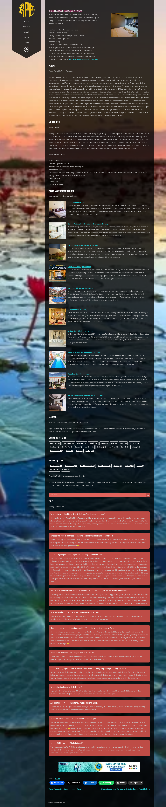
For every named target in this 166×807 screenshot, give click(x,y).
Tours (26, 43)
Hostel (118, 466)
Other (65, 470)
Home (26, 21)
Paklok (124, 447)
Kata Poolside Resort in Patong (80, 288)
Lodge (140, 466)
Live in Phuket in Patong (78, 310)
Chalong (81, 443)
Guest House (104, 466)
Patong (135, 447)
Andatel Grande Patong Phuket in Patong (85, 352)
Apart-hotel (56, 466)
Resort (54, 470)
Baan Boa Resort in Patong (78, 374)
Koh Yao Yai (67, 447)
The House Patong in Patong (79, 267)
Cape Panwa (68, 443)
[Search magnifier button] (148, 495)
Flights (26, 37)
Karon (104, 443)
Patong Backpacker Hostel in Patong (83, 245)
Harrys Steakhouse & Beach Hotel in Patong (85, 395)
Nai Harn (101, 447)
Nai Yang (113, 447)
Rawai (69, 451)
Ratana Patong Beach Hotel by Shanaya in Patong (88, 224)
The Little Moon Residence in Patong (83, 59)
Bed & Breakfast (87, 466)
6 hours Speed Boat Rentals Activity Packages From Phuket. (125, 789)
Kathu (123, 443)
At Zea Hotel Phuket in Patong (80, 331)
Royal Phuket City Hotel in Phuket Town (65, 789)
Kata (114, 443)
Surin (79, 451)
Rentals (26, 32)
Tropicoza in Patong (76, 202)
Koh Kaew (134, 443)
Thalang (90, 451)
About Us (26, 27)
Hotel (129, 466)
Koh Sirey (54, 447)
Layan (78, 447)
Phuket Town (56, 451)
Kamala (93, 443)
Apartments (71, 466)
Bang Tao (55, 443)
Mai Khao (89, 447)
